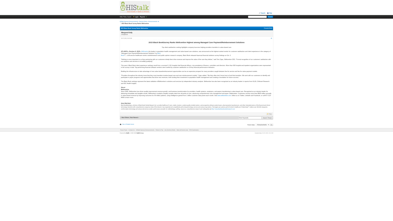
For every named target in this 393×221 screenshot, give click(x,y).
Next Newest (134, 117)
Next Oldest (125, 117)
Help (270, 13)
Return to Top (159, 130)
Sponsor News (143, 21)
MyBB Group (140, 133)
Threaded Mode (268, 28)
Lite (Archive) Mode (169, 130)
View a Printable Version (128, 124)
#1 (271, 38)
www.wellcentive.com (224, 95)
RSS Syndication (194, 130)
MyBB (127, 133)
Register (142, 17)
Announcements (152, 21)
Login (136, 17)
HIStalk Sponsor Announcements (129, 21)
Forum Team (123, 130)
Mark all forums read (182, 130)
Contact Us (132, 130)
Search (263, 13)
